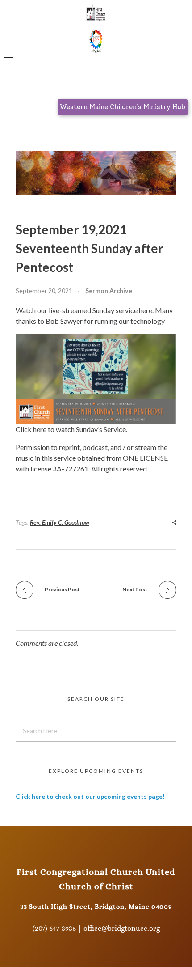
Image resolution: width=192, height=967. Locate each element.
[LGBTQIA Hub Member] (96, 40)
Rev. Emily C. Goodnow (59, 522)
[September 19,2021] (96, 379)
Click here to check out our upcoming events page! (90, 796)
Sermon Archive (108, 290)
